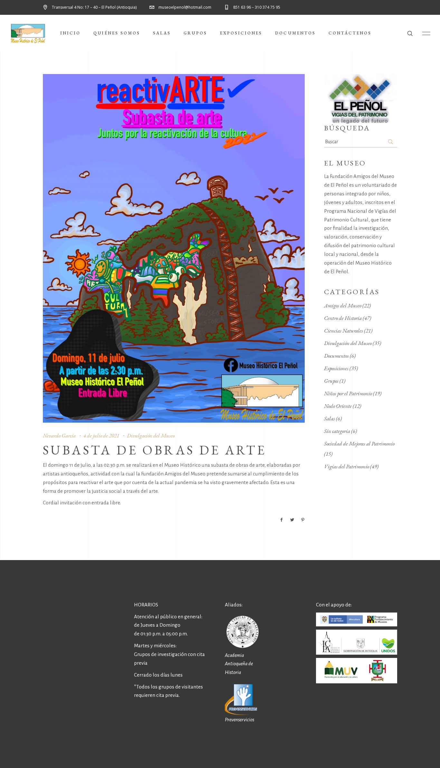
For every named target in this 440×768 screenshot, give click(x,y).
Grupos (331, 380)
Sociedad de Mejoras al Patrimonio (359, 443)
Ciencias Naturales (343, 330)
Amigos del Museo (342, 305)
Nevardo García (59, 435)
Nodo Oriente (338, 405)
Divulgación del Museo (151, 435)
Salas (329, 418)
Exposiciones (336, 368)
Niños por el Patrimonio (348, 393)
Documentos (336, 355)
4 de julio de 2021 (101, 435)
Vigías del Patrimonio (346, 466)
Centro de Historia (343, 318)
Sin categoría (337, 431)
